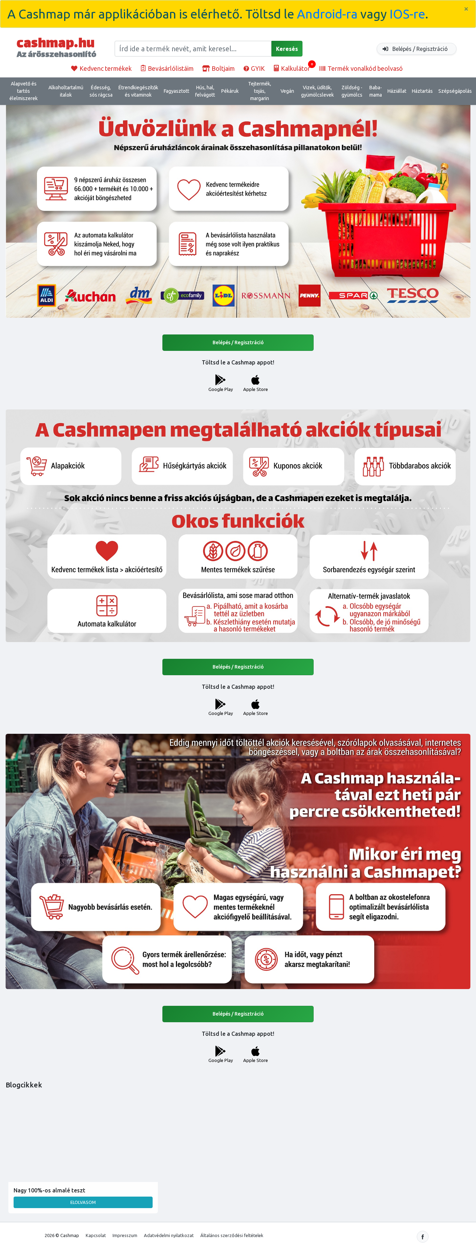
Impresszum (125, 1235)
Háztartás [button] (422, 91)
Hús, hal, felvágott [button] (205, 91)
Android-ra (327, 14)
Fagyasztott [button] (176, 91)
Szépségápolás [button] (455, 91)
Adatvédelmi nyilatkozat (169, 1235)
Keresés (287, 49)
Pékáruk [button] (230, 91)
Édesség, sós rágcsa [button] (101, 91)
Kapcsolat (96, 1235)
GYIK (257, 68)
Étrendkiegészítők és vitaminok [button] (138, 91)
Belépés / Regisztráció (419, 49)
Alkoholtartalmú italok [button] (65, 91)
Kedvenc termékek (105, 68)
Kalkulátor (296, 67)
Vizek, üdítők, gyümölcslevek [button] (317, 91)
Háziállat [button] (396, 91)
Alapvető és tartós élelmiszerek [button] (23, 91)
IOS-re (407, 14)
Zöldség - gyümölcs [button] (351, 91)
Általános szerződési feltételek (231, 1235)
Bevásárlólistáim (170, 68)
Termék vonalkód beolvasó (364, 68)
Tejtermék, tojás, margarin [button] (259, 91)
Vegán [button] (287, 91)
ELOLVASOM (83, 1202)
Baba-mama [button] (375, 91)
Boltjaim (222, 68)
